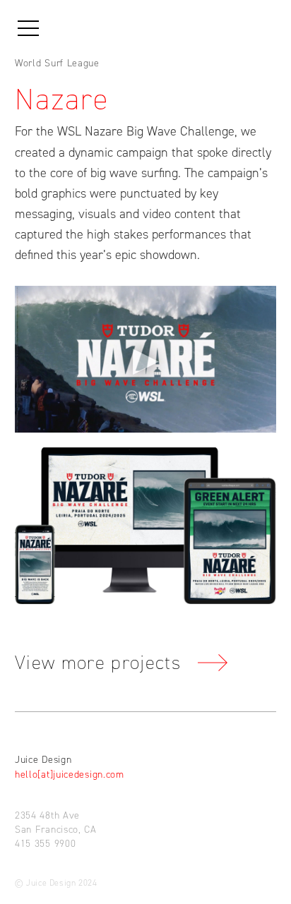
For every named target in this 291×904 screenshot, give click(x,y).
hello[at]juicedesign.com (69, 774)
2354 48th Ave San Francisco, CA (56, 822)
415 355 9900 (45, 843)
